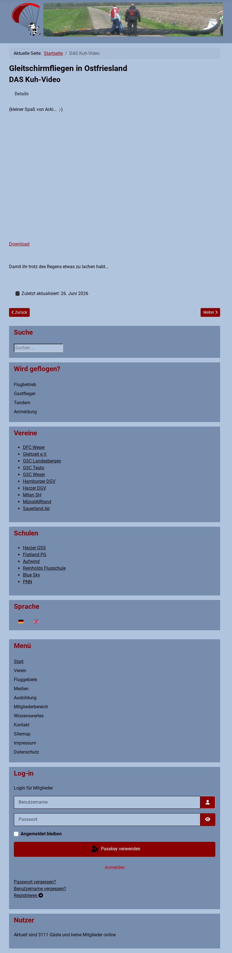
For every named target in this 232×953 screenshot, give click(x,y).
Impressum (25, 743)
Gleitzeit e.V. (35, 454)
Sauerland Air (36, 508)
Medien (21, 688)
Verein (20, 670)
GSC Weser (34, 474)
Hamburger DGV (39, 481)
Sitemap (22, 734)
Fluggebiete (25, 679)
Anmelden (115, 867)
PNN (27, 581)
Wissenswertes (29, 715)
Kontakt (21, 725)
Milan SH (32, 495)
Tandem (22, 402)
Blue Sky (31, 575)
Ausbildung (25, 697)
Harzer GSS (34, 547)
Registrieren (26, 895)
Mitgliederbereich (31, 706)
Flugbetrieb (25, 384)
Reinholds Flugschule (44, 568)
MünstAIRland (37, 501)
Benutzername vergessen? (40, 888)
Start (18, 661)
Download (19, 244)
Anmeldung (25, 411)
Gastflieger (24, 393)
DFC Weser (34, 447)
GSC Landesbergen (42, 461)
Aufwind (31, 561)
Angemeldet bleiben (41, 833)
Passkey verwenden (120, 849)
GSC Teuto (33, 467)
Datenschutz (26, 752)
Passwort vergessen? (35, 882)
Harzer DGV (34, 488)
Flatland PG (34, 554)
